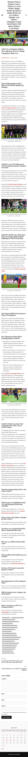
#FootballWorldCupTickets (8, 629)
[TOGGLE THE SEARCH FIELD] (26, 15)
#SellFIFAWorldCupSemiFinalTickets (10, 639)
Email (3, 699)
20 (14, 740)
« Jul (2, 748)
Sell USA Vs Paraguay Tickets (8, 108)
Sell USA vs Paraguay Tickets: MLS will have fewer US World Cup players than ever (12, 51)
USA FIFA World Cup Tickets (14, 184)
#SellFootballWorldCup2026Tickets (10, 643)
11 (6, 737)
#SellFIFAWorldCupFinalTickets (9, 635)
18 (6, 740)
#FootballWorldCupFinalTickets (9, 627)
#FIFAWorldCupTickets (7, 623)
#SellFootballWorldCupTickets (9, 645)
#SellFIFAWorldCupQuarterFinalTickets (11, 637)
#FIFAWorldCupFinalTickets (8, 619)
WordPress (17, 754)
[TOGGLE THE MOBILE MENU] (2, 15)
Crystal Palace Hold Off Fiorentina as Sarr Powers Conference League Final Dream (12, 661)
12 (10, 737)
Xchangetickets (5, 612)
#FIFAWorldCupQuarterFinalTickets (10, 621)
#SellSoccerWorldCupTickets (9, 647)
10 (3, 737)
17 (3, 740)
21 (17, 740)
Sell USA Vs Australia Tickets (13, 373)
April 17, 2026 (14, 57)
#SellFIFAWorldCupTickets (8, 641)
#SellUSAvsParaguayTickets (8, 649)
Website (3, 706)
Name (3, 693)
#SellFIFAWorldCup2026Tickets (9, 633)
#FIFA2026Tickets (6, 617)
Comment (4, 678)
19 (10, 740)
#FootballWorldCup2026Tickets (9, 625)
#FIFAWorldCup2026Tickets (18, 617)
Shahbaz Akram (5, 57)
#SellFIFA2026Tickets (7, 631)
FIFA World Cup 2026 (17, 563)
